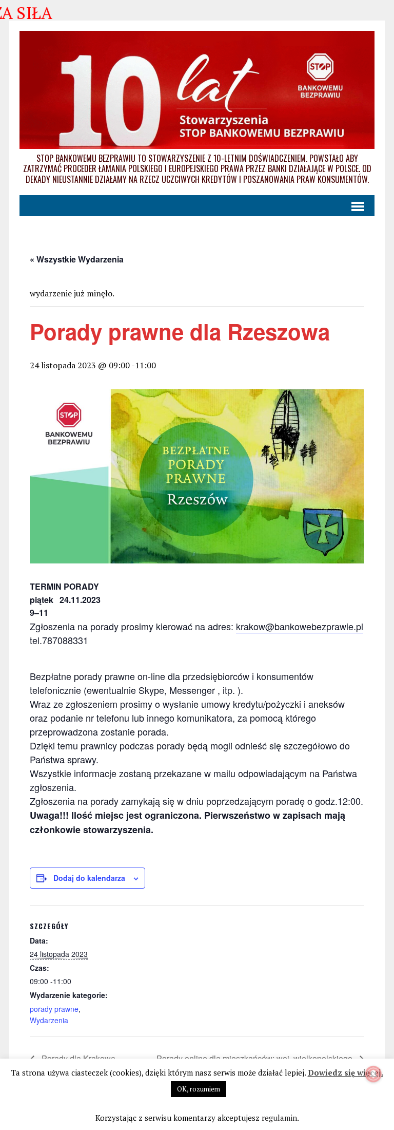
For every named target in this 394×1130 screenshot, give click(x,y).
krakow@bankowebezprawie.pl (299, 626)
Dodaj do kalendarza (89, 878)
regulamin (279, 1118)
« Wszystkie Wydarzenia (77, 259)
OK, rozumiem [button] (198, 1089)
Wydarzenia (49, 1020)
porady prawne (54, 1009)
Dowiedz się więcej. (345, 1072)
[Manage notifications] (373, 1074)
